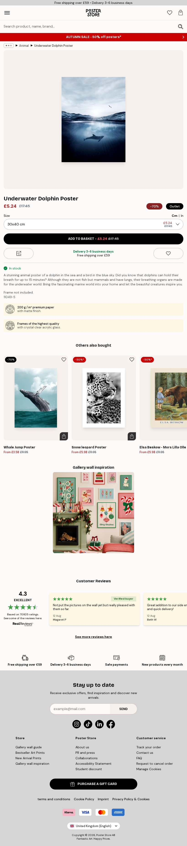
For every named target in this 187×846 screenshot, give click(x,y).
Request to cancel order (154, 764)
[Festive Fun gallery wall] (93, 512)
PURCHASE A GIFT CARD (97, 784)
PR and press (85, 753)
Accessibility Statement (93, 764)
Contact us (144, 753)
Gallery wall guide (29, 747)
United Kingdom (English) (93, 826)
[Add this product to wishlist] (168, 253)
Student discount (88, 769)
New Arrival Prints (28, 758)
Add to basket (93, 239)
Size (7, 216)
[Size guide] (19, 253)
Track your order (148, 747)
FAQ (139, 758)
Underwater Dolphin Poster (53, 46)
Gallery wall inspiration (32, 764)
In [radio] (182, 216)
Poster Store (103, 835)
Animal (24, 46)
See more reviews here (93, 637)
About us (82, 747)
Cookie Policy (84, 799)
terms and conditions (53, 799)
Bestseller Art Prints (30, 753)
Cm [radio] (174, 216)
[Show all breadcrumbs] (9, 45)
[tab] (169, 13)
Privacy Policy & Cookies (131, 799)
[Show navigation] (7, 13)
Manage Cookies (148, 769)
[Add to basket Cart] (64, 436)
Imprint (103, 799)
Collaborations (86, 758)
